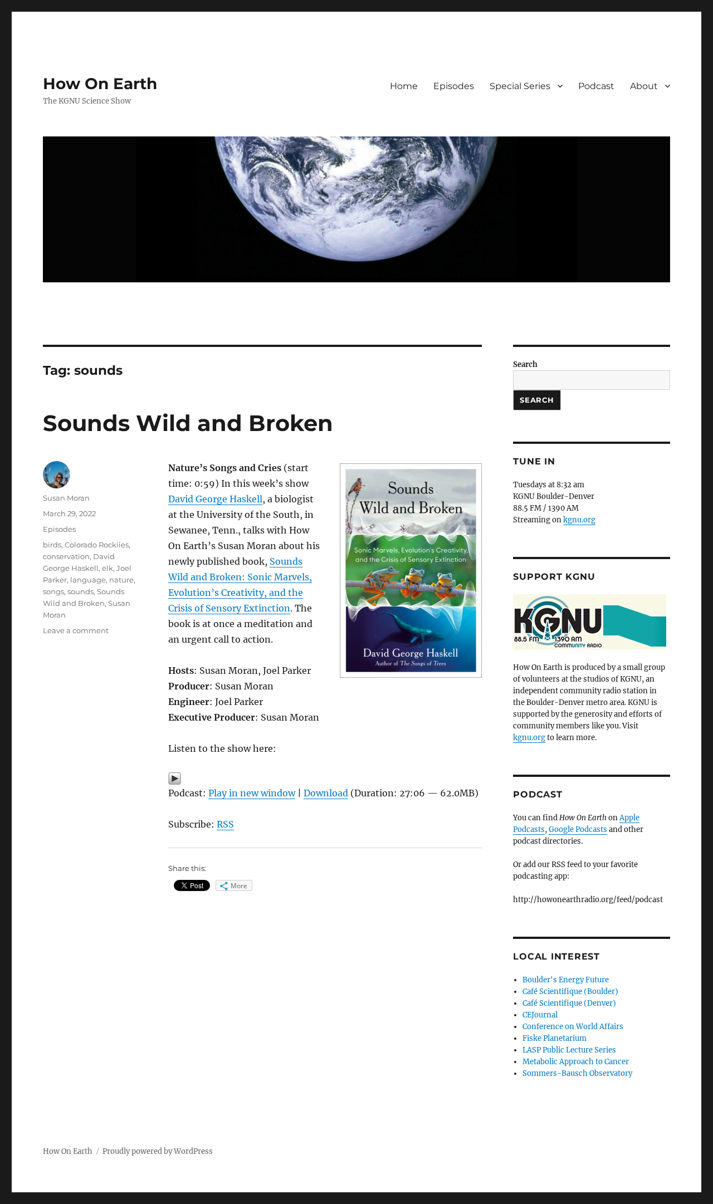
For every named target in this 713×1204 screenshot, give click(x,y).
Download (326, 793)
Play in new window (251, 793)
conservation (66, 556)
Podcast (596, 86)
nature (121, 579)
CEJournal (540, 1015)
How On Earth (100, 83)
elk (107, 568)
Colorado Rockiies (97, 544)
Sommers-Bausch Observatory (577, 1073)
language (88, 579)
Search (525, 364)
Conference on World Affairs (572, 1026)
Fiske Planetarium (554, 1038)
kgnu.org (579, 520)
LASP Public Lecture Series (569, 1050)
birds (52, 544)
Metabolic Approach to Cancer (575, 1061)
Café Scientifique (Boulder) (570, 991)
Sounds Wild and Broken (188, 423)
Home (404, 86)
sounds (80, 591)
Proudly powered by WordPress (157, 1151)
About (644, 86)
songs (53, 591)
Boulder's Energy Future (565, 980)
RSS (225, 824)
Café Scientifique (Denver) (569, 1003)
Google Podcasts (578, 829)
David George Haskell (215, 499)
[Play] (325, 778)
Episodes (453, 86)
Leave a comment (76, 630)
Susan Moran (66, 497)
